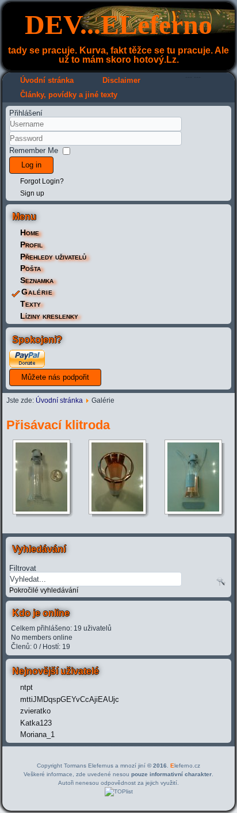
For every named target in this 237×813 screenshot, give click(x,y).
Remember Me (33, 150)
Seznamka (36, 280)
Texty (30, 303)
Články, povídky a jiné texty (68, 94)
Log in (31, 165)
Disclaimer (121, 80)
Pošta (30, 268)
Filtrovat (22, 568)
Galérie (37, 291)
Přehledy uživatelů (53, 256)
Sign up (32, 193)
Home (29, 232)
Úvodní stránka (47, 80)
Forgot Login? (42, 181)
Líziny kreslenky (49, 315)
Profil (31, 244)
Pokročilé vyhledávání (43, 590)
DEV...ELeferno (118, 24)
